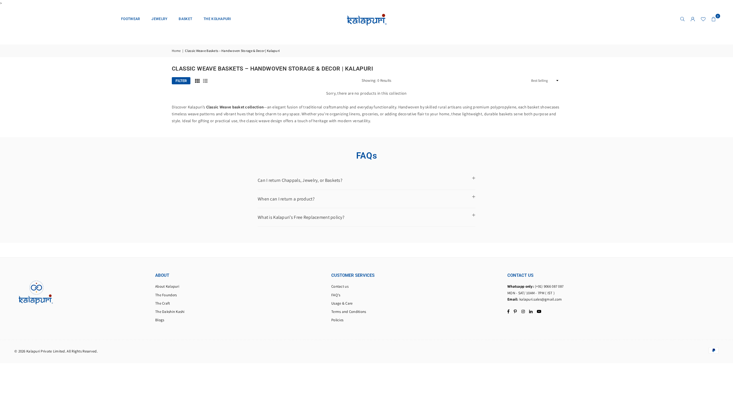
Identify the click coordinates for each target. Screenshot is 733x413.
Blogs (159, 319)
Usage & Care (341, 303)
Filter (181, 81)
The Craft (162, 303)
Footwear (130, 19)
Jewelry (159, 19)
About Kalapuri (167, 286)
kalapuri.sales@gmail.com (540, 299)
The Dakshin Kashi (170, 311)
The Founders (166, 295)
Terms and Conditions (348, 311)
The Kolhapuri (217, 19)
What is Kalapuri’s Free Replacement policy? (301, 217)
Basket (185, 19)
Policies (337, 319)
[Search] (682, 19)
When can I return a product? (286, 199)
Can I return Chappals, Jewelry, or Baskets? (300, 180)
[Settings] (693, 19)
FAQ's (335, 295)
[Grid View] (197, 81)
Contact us (339, 286)
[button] (713, 19)
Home (176, 50)
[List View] (205, 81)
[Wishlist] (703, 19)
